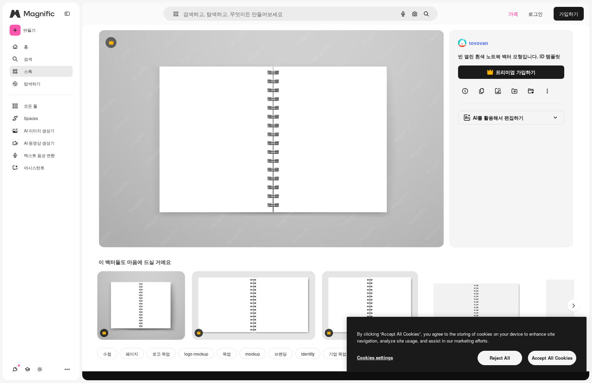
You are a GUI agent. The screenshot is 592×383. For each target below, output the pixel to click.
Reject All (500, 358)
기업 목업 (337, 354)
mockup (252, 354)
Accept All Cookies (552, 358)
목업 (227, 354)
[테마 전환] (39, 369)
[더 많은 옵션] (547, 91)
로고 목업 (161, 354)
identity (307, 354)
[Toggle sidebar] (67, 13)
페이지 (132, 354)
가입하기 (568, 13)
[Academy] (27, 369)
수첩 (107, 354)
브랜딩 (280, 354)
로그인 (535, 13)
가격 (513, 13)
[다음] (573, 305)
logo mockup (196, 354)
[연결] (15, 369)
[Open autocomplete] (173, 13)
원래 (138, 43)
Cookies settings (375, 357)
